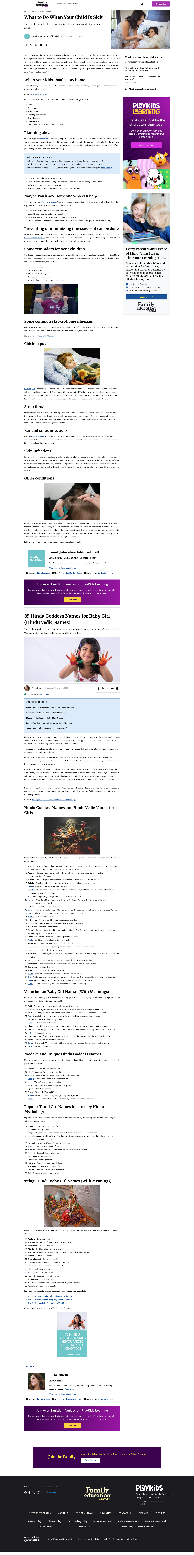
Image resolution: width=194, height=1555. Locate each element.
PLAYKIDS (160, 1513)
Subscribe (89, 1460)
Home (27, 11)
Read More (106, 168)
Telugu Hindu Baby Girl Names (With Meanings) (46, 728)
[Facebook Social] (29, 1493)
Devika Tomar (44, 694)
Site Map (143, 1513)
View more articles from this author (64, 568)
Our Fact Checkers (105, 573)
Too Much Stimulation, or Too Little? (142, 89)
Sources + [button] (29, 1366)
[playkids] (146, 143)
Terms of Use (85, 1527)
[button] (36, 45)
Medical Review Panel (155, 1521)
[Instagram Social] (38, 1493)
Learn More (72, 599)
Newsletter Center (40, 1513)
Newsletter (161, 4)
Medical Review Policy (128, 1521)
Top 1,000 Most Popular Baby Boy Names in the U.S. (50, 1300)
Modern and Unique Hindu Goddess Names (44, 718)
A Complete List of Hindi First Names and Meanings (54, 800)
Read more (109, 563)
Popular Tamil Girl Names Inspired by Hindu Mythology (50, 723)
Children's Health (45, 11)
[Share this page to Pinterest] (103, 689)
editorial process (43, 573)
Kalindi (31, 900)
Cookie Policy (45, 1527)
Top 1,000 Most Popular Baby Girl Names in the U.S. (50, 1296)
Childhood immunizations (34, 238)
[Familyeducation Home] (98, 1493)
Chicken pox (29, 389)
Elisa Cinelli (58, 1375)
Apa (29, 1016)
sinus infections (37, 436)
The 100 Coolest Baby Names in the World (46, 1303)
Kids (34, 11)
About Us (63, 1513)
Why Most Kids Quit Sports (39, 157)
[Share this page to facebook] (27, 45)
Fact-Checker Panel (102, 1521)
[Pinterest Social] (25, 1493)
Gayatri (31, 890)
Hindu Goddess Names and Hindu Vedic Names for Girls (50, 708)
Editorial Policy (54, 1521)
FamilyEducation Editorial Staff (74, 552)
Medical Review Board (72, 573)
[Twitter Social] (33, 1493)
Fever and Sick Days (39, 94)
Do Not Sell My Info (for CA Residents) (137, 1527)
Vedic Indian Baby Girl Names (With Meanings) (46, 713)
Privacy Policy (34, 1521)
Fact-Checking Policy (77, 1521)
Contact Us (125, 1513)
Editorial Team (84, 1513)
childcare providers (48, 202)
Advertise (105, 1513)
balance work (44, 138)
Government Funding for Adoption (141, 62)
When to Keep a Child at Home (43, 336)
